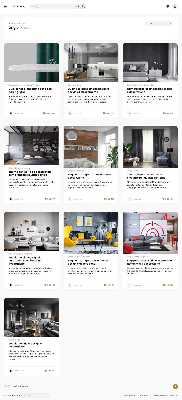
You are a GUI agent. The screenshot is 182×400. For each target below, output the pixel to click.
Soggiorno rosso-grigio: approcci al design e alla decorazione (149, 262)
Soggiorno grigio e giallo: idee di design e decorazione (88, 262)
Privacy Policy (160, 395)
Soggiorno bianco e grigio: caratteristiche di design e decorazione (25, 260)
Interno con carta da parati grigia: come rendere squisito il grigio (30, 173)
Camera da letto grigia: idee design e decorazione (149, 90)
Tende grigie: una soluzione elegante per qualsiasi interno (146, 176)
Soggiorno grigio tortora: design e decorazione (89, 176)
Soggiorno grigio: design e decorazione (25, 345)
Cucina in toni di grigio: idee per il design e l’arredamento (88, 90)
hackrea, (17, 6)
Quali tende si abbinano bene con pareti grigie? (30, 90)
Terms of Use (146, 395)
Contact (173, 395)
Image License (131, 395)
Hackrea (16, 395)
